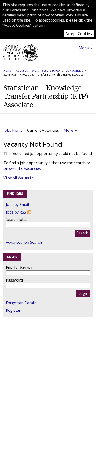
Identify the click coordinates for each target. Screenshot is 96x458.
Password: (15, 280)
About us (22, 71)
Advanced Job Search (24, 242)
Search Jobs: (16, 219)
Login (83, 293)
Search (82, 232)
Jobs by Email (17, 204)
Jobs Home (13, 130)
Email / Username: (21, 267)
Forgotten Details (21, 302)
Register (13, 310)
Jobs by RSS (16, 212)
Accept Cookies (78, 33)
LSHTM (20, 54)
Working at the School (46, 71)
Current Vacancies (43, 130)
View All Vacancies (19, 177)
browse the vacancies (22, 168)
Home (7, 71)
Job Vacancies (74, 71)
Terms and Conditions (29, 10)
